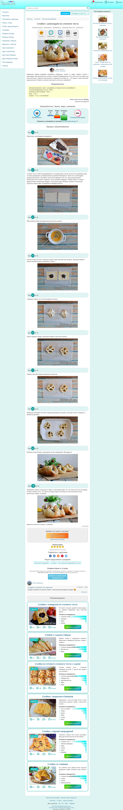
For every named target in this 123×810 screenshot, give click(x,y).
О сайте (59, 800)
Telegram (72, 803)
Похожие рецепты (37, 27)
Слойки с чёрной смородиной (57, 731)
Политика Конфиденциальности (61, 806)
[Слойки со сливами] (42, 775)
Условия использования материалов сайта (61, 807)
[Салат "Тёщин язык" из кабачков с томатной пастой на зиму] (102, 57)
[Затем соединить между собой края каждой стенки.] (57, 352)
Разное (5, 65)
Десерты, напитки (9, 44)
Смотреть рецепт (73, 627)
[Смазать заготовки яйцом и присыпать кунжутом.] (57, 389)
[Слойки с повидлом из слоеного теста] (42, 616)
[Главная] (8, 3)
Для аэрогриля (8, 48)
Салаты (6, 12)
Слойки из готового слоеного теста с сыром (57, 663)
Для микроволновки (10, 58)
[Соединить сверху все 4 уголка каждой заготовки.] (57, 314)
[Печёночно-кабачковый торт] (102, 46)
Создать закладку (59, 536)
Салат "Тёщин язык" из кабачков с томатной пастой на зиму (102, 64)
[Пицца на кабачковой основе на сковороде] (102, 73)
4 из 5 (60, 547)
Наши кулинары (68, 800)
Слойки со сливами (58, 764)
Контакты (53, 800)
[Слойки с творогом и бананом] (42, 708)
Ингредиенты (48, 27)
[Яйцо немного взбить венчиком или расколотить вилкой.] (57, 236)
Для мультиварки (9, 55)
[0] (61, 35)
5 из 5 (63, 547)
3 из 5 (57, 547)
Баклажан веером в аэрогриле (102, 38)
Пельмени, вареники (10, 19)
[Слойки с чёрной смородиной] (42, 742)
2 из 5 (55, 547)
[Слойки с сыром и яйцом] (42, 646)
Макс (66, 803)
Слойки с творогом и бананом (57, 696)
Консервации (8, 62)
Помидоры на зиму (77, 13)
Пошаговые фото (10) (68, 27)
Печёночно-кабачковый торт (102, 51)
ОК (63, 803)
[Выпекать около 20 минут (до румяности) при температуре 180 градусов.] (57, 467)
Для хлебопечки (9, 51)
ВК (59, 803)
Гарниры (6, 30)
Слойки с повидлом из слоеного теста (57, 604)
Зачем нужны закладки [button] (57, 539)
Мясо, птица (7, 22)
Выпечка (6, 15)
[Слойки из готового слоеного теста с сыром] (42, 676)
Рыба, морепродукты (11, 26)
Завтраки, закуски (9, 40)
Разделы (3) (79, 27)
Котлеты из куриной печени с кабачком (102, 24)
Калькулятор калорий (53, 798)
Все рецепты (65, 13)
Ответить (84, 592)
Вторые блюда (8, 37)
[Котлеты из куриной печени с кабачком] (102, 18)
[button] (68, 36)
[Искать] (87, 8)
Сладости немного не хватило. (40, 587)
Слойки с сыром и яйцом (58, 634)
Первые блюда (8, 33)
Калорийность (57, 27)
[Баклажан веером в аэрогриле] (102, 32)
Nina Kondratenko (38, 583)
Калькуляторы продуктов (69, 798)
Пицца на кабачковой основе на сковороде (102, 79)
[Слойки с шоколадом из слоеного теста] (57, 53)
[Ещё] (87, 13)
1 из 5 (52, 547)
